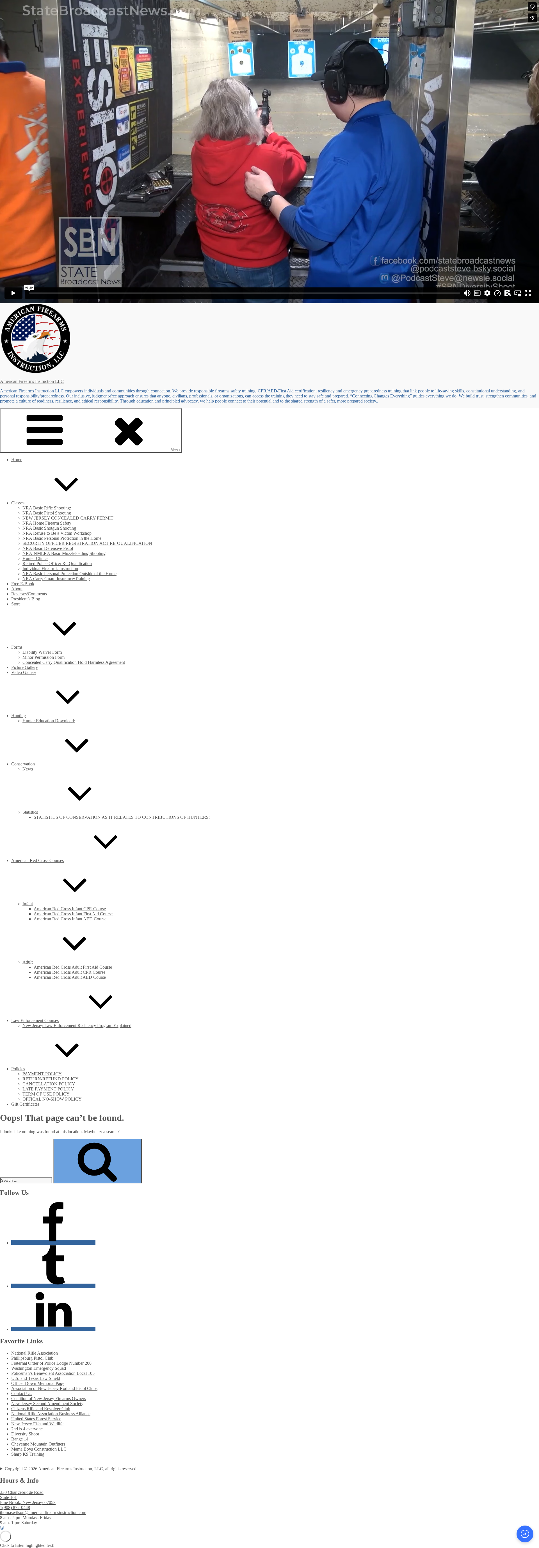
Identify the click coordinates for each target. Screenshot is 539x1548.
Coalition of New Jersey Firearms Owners (48, 1398)
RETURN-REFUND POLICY (50, 1078)
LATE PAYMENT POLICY (48, 1089)
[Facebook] (53, 1242)
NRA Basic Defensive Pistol (47, 548)
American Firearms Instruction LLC (32, 381)
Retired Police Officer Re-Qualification (57, 563)
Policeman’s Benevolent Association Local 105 (53, 1373)
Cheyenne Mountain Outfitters (38, 1444)
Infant (27, 903)
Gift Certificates (25, 1104)
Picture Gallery (24, 667)
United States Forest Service (36, 1418)
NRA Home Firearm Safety (46, 523)
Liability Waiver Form (42, 652)
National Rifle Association (34, 1353)
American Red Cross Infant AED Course (70, 918)
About (16, 588)
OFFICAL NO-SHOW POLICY (52, 1099)
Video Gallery (23, 672)
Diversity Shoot (25, 1434)
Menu (175, 450)
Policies (18, 1068)
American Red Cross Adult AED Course (70, 977)
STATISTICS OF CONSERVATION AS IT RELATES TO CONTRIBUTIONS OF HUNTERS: (122, 817)
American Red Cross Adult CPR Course (69, 972)
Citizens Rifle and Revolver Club (40, 1408)
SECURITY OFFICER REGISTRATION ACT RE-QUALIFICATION (87, 543)
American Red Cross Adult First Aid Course (73, 967)
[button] (525, 1534)
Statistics (30, 812)
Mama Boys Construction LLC (39, 1449)
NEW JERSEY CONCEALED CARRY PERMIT (67, 518)
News (27, 769)
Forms (16, 647)
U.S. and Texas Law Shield (35, 1378)
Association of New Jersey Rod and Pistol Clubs (54, 1388)
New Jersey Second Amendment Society (47, 1403)
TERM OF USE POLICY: (46, 1094)
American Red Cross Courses (37, 860)
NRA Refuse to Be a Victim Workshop (57, 533)
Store (15, 604)
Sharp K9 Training (27, 1454)
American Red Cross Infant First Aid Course (73, 913)
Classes (17, 502)
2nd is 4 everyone (27, 1428)
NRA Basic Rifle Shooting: (46, 508)
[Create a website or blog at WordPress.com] (2, 1528)
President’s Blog (25, 598)
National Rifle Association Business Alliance (50, 1413)
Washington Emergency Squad (38, 1368)
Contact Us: (21, 1393)
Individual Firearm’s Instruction (50, 568)
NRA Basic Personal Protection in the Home (61, 538)
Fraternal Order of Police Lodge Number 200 (51, 1363)
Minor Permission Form (43, 657)
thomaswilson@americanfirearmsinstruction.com (43, 1512)
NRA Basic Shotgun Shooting (49, 528)
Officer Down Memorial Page (37, 1383)
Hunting (18, 715)
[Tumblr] (53, 1286)
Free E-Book (22, 583)
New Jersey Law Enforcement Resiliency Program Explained (76, 1025)
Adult (27, 962)
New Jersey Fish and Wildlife (37, 1423)
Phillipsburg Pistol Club (32, 1358)
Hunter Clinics (35, 558)
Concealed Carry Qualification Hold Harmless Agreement (73, 662)
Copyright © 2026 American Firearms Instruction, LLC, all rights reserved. (71, 1468)
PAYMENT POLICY (42, 1073)
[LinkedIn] (53, 1329)
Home (16, 459)
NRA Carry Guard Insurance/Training (56, 578)
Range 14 (19, 1439)
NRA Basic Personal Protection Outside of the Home (69, 573)
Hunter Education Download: (48, 720)
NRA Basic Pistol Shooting (46, 513)
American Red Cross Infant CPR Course (70, 908)
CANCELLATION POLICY (48, 1083)
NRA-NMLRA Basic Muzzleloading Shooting (64, 553)
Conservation (23, 764)
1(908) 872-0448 (15, 1507)
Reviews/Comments (29, 593)
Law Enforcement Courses (35, 1020)
